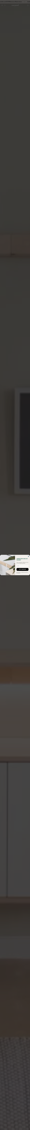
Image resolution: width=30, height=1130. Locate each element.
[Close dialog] (28, 556)
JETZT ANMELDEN (22, 569)
